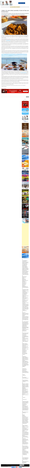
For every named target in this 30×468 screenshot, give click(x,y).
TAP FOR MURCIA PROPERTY (15, 8)
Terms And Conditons (10, 467)
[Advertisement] (25, 236)
